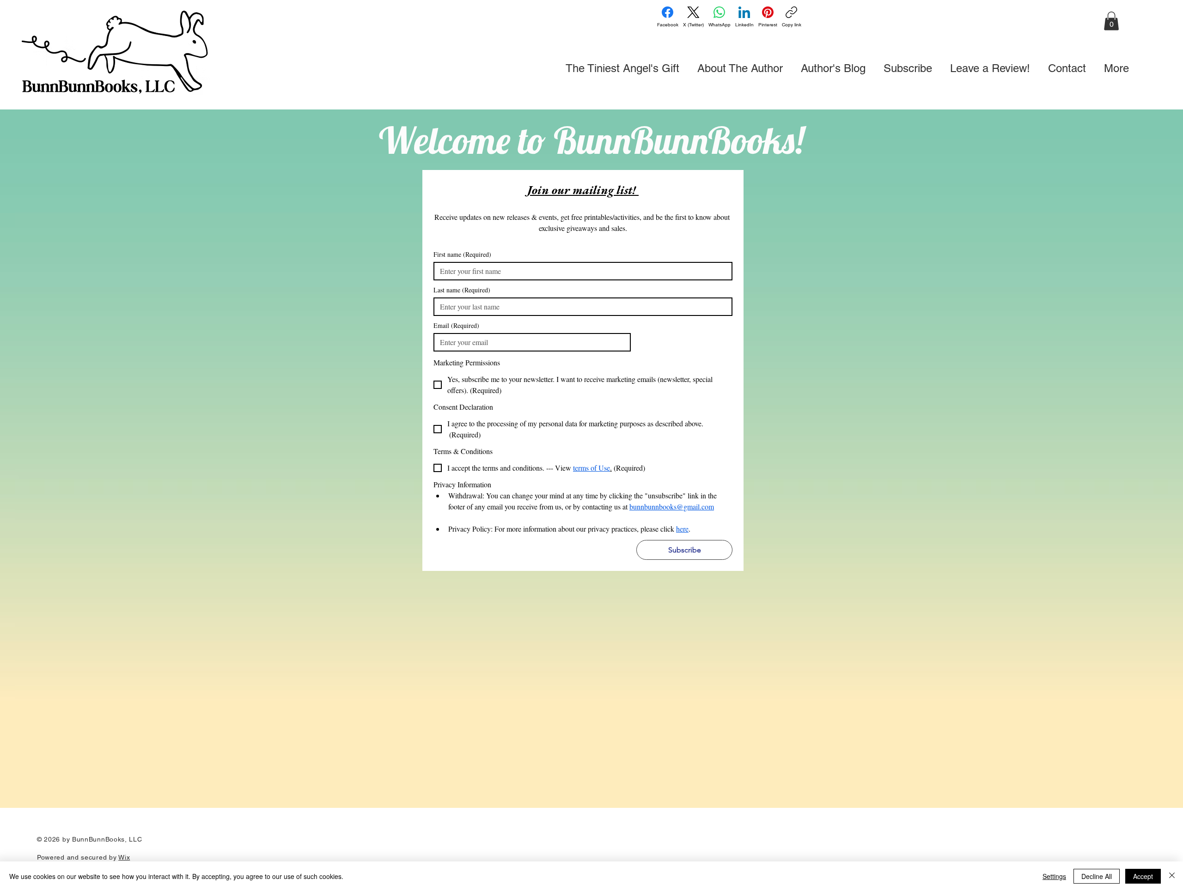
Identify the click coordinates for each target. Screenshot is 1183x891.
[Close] (1171, 876)
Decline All (1096, 876)
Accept (1143, 876)
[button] (1111, 21)
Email (456, 325)
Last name (461, 290)
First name (462, 254)
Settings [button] (1054, 876)
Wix (124, 857)
